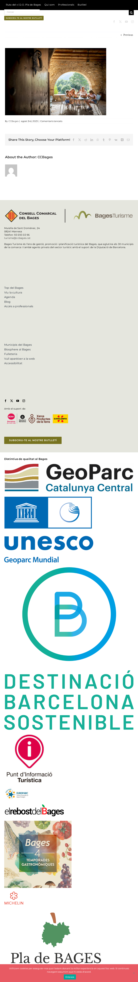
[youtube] (126, 21)
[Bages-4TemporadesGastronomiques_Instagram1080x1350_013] (38, 822)
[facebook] (114, 21)
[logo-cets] (16, 788)
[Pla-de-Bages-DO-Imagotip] (56, 909)
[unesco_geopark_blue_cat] (48, 498)
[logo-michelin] (14, 892)
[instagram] (132, 21)
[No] (133, 973)
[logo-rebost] (34, 805)
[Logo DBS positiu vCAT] (69, 568)
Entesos (69, 977)
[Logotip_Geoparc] (69, 464)
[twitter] (120, 21)
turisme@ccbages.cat (17, 238)
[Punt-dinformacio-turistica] (29, 734)
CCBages (13, 121)
